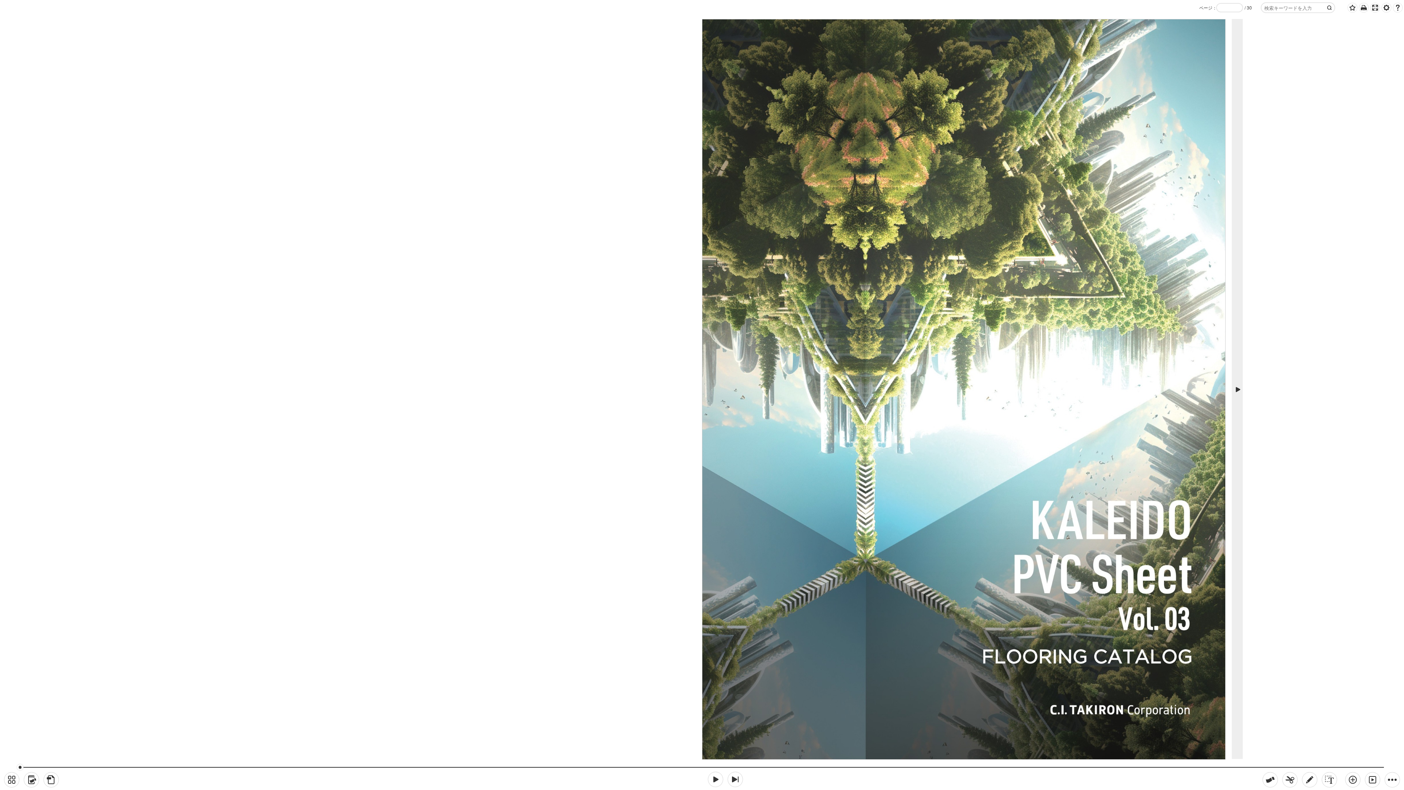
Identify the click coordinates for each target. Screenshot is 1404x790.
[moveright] (715, 779)
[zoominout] (1353, 780)
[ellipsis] (1392, 780)
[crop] (1290, 780)
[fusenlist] (31, 780)
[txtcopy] (1329, 780)
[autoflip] (1373, 780)
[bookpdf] (51, 780)
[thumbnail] (12, 780)
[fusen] (1270, 780)
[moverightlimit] (735, 779)
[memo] (1310, 780)
